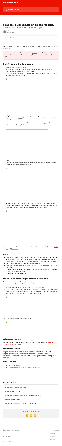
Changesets (14, 249)
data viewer (15, 67)
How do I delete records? (13, 365)
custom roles (7, 358)
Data (14, 19)
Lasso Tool (46, 73)
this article (52, 69)
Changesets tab (26, 287)
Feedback (52, 436)
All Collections (7, 19)
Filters (54, 73)
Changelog (53, 439)
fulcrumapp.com (54, 430)
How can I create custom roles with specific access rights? (23, 367)
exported (34, 53)
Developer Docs (54, 433)
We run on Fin (8, 441)
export (45, 123)
